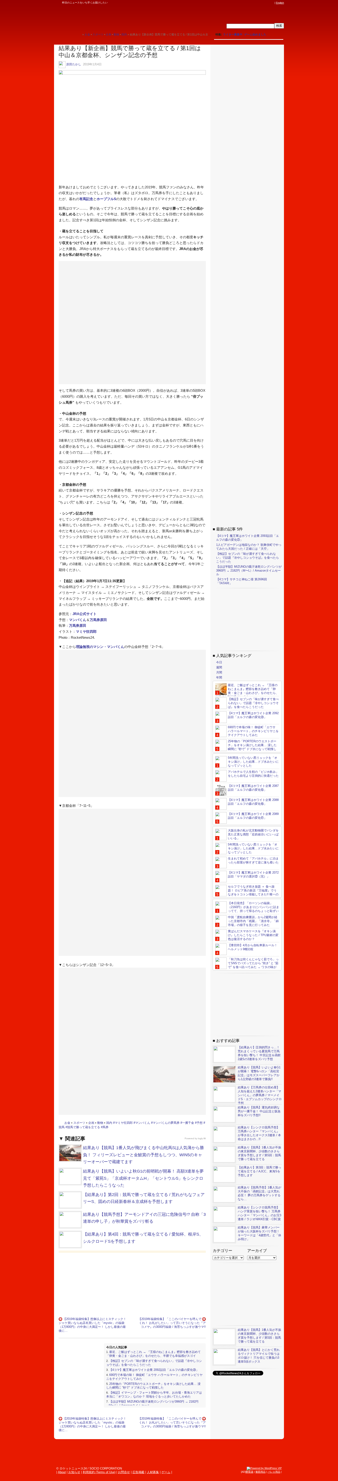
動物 (100, 1122)
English (280, 2)
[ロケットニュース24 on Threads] (254, 2)
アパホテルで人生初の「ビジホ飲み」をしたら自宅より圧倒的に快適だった (253, 773)
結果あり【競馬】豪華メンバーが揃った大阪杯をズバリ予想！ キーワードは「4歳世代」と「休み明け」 (259, 1233)
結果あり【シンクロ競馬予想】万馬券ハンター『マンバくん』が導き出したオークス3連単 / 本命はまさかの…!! (259, 1133)
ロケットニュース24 (108, 17)
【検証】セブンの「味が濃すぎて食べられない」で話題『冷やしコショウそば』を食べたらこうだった (247, 557)
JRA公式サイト (84, 614)
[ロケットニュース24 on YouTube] (267, 2)
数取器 (249, 1471)
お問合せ (124, 1472)
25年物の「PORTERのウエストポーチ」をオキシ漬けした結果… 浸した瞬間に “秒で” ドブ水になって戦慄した (153, 1385)
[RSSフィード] (272, 2)
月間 (219, 672)
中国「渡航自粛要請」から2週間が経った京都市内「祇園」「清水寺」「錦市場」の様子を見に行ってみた (253, 921)
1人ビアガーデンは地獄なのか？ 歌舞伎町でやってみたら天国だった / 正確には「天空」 (248, 546)
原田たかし (73, 64)
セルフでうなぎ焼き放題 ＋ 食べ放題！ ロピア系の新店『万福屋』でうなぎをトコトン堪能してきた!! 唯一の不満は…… (246, 892)
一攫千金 (188, 1122)
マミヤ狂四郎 (86, 631)
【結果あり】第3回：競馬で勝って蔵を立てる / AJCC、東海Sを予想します (259, 1171)
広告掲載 (138, 1472)
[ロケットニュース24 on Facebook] (250, 2)
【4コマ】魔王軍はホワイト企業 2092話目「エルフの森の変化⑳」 (154, 1370)
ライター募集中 (232, 34)
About (62, 1472)
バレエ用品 (274, 1471)
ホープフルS (106, 199)
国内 (109, 1122)
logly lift (202, 1138)
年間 (219, 677)
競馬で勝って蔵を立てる (83, 1127)
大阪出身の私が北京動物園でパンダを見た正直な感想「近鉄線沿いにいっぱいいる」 (253, 834)
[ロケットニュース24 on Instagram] (259, 2)
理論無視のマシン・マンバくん (100, 647)
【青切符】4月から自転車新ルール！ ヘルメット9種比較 (252, 947)
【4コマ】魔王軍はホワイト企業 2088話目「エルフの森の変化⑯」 (253, 801)
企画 (91, 1122)
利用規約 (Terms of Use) (99, 1472)
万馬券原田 (98, 620)
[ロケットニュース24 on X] (246, 2)
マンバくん (77, 620)
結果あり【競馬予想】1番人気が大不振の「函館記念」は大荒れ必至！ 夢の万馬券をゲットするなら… (259, 1193)
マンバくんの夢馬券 (166, 1122)
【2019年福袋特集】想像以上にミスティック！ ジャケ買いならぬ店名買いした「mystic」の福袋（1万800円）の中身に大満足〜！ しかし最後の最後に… (92, 1324)
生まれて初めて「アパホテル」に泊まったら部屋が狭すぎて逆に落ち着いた (253, 860)
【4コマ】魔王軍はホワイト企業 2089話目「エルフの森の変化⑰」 (253, 816)
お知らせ (74, 1472)
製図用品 (260, 1471)
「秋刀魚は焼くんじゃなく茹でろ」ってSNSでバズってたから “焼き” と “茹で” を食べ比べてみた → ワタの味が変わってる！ (247, 965)
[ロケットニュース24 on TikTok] (263, 2)
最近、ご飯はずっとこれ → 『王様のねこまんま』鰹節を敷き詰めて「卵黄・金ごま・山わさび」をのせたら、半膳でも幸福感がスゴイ (153, 1353)
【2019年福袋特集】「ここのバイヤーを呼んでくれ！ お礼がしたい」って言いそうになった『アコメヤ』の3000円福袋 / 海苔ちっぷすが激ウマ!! (172, 1323)
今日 (219, 662)
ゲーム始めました (255, 34)
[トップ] (78, 34)
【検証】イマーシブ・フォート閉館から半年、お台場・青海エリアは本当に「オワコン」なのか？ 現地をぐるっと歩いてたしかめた (154, 1394)
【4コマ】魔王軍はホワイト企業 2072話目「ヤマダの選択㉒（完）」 (253, 874)
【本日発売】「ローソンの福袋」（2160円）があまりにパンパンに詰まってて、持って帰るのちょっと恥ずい (253, 907)
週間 (219, 667)
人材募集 (153, 1472)
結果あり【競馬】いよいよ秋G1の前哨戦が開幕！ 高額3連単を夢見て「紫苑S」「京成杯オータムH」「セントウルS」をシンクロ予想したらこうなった (143, 1178)
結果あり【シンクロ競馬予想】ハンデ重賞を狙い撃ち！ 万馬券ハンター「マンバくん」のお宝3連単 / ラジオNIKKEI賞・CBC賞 (259, 1213)
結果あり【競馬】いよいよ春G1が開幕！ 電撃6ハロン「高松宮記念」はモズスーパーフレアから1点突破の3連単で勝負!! (259, 1073)
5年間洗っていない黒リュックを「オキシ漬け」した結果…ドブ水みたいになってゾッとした (253, 761)
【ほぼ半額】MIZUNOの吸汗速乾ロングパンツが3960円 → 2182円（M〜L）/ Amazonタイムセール (249, 570)
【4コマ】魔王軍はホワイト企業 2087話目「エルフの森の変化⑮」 (253, 787)
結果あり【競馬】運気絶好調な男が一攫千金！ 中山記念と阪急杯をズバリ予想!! (259, 1111)
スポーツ (79, 1122)
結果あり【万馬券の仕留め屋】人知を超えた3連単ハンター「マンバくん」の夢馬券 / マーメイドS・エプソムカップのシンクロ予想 (260, 1095)
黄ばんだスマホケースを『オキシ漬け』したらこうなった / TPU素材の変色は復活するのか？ (253, 935)
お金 (67, 1122)
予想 (200, 1122)
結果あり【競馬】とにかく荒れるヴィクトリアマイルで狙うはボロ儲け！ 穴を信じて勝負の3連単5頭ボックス (259, 1355)
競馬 (62, 1127)
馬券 (106, 1127)
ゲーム (165, 1472)
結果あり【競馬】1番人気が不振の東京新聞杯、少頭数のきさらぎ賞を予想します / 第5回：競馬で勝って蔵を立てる (259, 1153)
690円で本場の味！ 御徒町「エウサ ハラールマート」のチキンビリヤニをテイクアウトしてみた (253, 731)
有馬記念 (86, 199)
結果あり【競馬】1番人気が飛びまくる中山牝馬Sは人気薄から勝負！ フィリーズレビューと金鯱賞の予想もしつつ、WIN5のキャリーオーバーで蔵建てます (143, 1154)
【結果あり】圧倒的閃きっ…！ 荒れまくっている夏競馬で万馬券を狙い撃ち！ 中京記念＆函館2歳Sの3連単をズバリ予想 (259, 1053)
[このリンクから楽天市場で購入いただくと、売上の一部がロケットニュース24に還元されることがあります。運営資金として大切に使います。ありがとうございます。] (241, 2)
